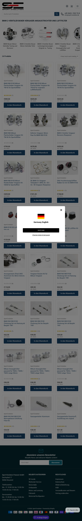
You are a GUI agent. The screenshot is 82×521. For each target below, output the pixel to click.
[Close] (61, 210)
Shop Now (41, 230)
